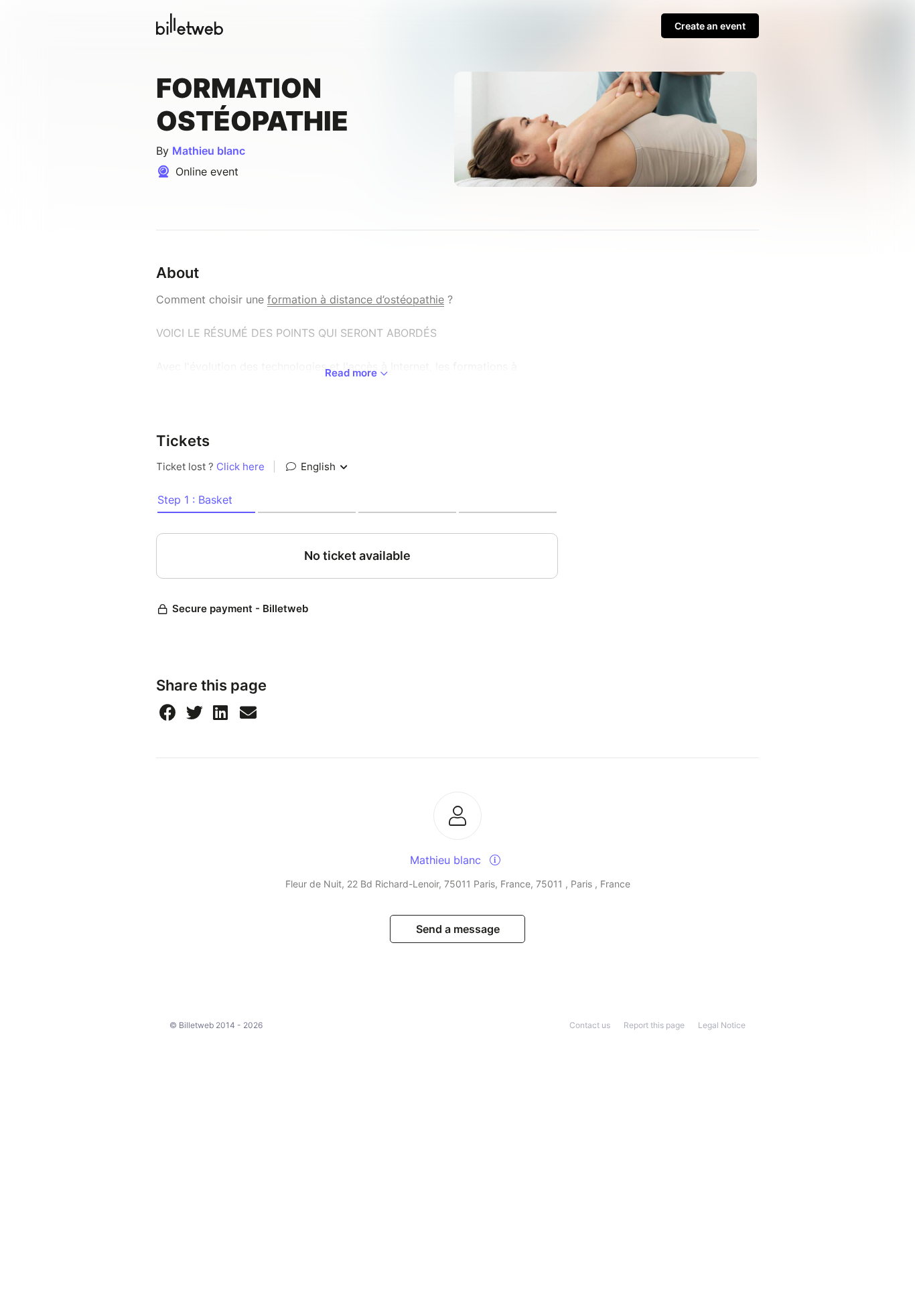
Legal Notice (722, 1025)
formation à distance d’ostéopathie (355, 299)
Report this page (654, 1025)
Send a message (458, 929)
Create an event (710, 25)
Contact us (589, 1025)
